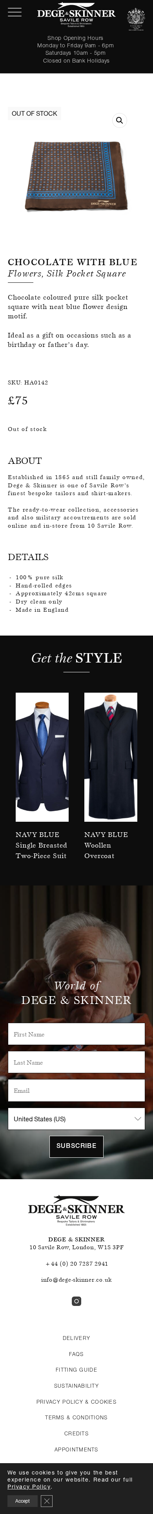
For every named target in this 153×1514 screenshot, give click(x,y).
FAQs (76, 1354)
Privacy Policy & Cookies (76, 1402)
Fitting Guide (76, 1370)
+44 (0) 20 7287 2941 (76, 1263)
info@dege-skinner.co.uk (76, 1279)
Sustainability (76, 1386)
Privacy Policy (29, 1486)
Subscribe (76, 1147)
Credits (76, 1433)
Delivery (76, 1338)
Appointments (76, 1449)
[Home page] (76, 14)
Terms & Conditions (76, 1417)
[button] (119, 120)
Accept (22, 1501)
